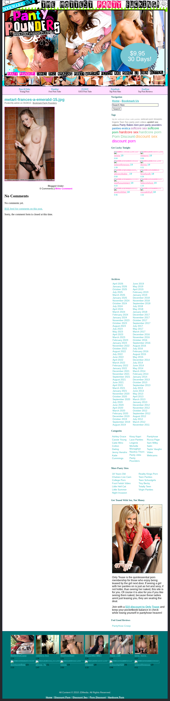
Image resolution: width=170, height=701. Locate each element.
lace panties (136, 439)
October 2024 (120, 303)
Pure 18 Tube (24, 89)
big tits (114, 119)
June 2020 (118, 405)
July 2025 (118, 292)
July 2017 (138, 326)
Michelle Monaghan (135, 447)
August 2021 (119, 379)
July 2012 (138, 419)
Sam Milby (152, 442)
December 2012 (141, 405)
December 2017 (141, 314)
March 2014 (139, 371)
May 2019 (138, 286)
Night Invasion (119, 492)
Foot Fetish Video (121, 483)
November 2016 (141, 337)
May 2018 (138, 309)
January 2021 (120, 390)
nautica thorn (136, 451)
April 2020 (118, 407)
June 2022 (118, 357)
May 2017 (138, 328)
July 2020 (118, 402)
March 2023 (119, 337)
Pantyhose (152, 436)
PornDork (115, 89)
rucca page (153, 439)
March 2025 (119, 295)
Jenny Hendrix (119, 452)
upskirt (150, 122)
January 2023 (120, 343)
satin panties (135, 119)
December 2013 (141, 379)
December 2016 (141, 334)
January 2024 (120, 317)
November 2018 (141, 300)
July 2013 (138, 388)
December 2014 (141, 359)
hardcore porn (150, 132)
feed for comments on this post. (23, 208)
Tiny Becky (144, 483)
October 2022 (120, 348)
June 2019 (138, 283)
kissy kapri (135, 436)
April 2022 (118, 359)
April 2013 (138, 396)
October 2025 (120, 289)
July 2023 (118, 328)
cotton (115, 446)
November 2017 (141, 317)
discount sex (146, 136)
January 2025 (120, 297)
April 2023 (118, 334)
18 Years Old (119, 473)
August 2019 (119, 424)
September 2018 (141, 303)
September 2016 (141, 343)
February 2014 (140, 374)
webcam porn (147, 119)
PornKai (54, 89)
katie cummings (117, 457)
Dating (115, 449)
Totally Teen (145, 486)
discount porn (124, 141)
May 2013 (138, 393)
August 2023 (119, 326)
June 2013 (138, 390)
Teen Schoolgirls (147, 480)
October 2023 (120, 323)
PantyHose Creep (121, 625)
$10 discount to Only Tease (142, 606)
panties (116, 128)
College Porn (119, 480)
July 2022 (118, 354)
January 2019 (140, 295)
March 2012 (139, 422)
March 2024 (119, 312)
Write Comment (63, 188)
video (150, 452)
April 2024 (118, 309)
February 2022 (120, 365)
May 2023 (118, 331)
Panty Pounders (134, 459)
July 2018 (138, 306)
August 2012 (139, 416)
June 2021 (118, 382)
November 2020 (121, 393)
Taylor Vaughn (154, 449)
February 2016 (140, 351)
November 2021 (121, 374)
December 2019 (121, 416)
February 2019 (140, 292)
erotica (126, 128)
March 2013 (139, 399)
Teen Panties (145, 477)
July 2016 (138, 348)
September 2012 (141, 413)
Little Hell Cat (119, 486)
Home (116, 101)
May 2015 (138, 357)
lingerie (115, 122)
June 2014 (138, 365)
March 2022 (119, 362)
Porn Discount (123, 136)
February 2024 (120, 314)
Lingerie (133, 442)
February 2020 (120, 413)
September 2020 (121, 399)
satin (149, 446)
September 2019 (121, 422)
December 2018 (141, 297)
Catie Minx (117, 442)
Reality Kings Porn (148, 473)
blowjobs (158, 119)
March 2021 (119, 388)
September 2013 (141, 385)
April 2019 (138, 289)
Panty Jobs (135, 455)
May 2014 (138, 368)
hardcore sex (128, 132)
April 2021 (118, 385)
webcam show (123, 119)
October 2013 (140, 382)
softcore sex (139, 128)
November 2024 (121, 300)
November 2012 (141, 407)
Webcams (152, 455)
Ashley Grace (119, 436)
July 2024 (118, 306)
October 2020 (120, 396)
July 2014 (138, 362)
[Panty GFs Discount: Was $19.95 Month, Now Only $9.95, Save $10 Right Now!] (85, 85)
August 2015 (139, 354)
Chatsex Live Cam (121, 477)
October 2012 (140, 410)
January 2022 (120, 368)
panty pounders (153, 124)
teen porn (139, 125)
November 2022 (121, 345)
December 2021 (121, 371)
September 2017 (141, 323)
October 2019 (120, 419)
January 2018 (140, 312)
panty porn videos (137, 122)
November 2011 (141, 424)
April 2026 (118, 283)
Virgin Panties (146, 489)
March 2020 (119, 410)
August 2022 (119, 351)
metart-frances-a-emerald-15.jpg (34, 99)
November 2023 (121, 320)
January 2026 (120, 286)
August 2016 (139, 345)
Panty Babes (126, 125)
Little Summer (119, 489)
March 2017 (139, 331)
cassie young (119, 439)
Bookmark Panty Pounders (45, 103)
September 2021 (121, 376)
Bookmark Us (130, 101)
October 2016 (140, 340)
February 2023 (120, 340)
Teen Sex (124, 122)
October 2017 (140, 320)
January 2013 (140, 402)
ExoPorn (145, 89)
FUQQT (85, 89)
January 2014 (140, 376)
